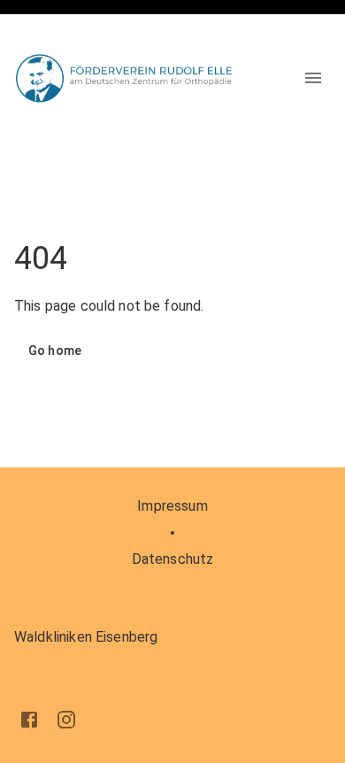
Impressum (172, 505)
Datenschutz (173, 559)
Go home (54, 350)
